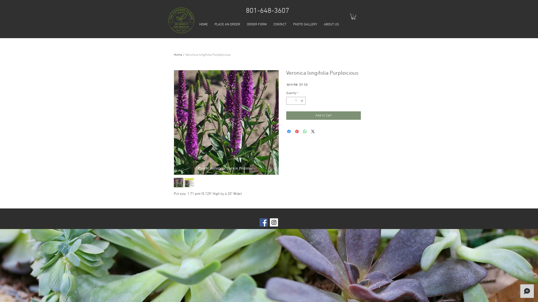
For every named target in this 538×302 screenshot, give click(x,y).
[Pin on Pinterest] (296, 131)
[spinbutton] (296, 100)
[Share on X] (312, 131)
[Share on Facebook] (288, 131)
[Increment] (302, 100)
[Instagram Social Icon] (274, 222)
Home (178, 55)
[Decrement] (289, 100)
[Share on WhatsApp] (304, 131)
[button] (353, 17)
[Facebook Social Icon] (264, 222)
